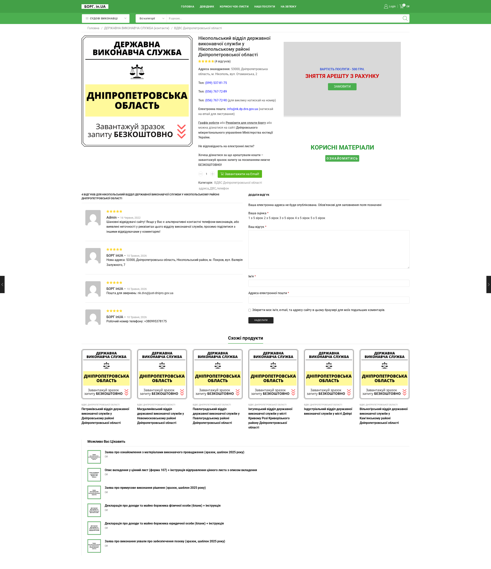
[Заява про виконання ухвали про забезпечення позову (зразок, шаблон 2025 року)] (94, 546)
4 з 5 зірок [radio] (302, 218)
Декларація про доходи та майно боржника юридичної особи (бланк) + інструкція (164, 523)
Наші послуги (264, 6)
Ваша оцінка (258, 213)
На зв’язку (288, 6)
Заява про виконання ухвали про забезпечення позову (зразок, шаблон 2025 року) (165, 541)
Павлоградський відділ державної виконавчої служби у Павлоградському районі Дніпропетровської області (216, 416)
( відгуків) (223, 61)
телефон (223, 188)
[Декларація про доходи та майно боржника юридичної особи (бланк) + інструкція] (94, 528)
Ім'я (252, 276)
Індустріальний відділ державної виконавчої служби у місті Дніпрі (328, 411)
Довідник (207, 6)
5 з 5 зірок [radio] (318, 218)
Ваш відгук (257, 227)
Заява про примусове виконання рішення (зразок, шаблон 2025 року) (155, 488)
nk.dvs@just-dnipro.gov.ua (155, 293)
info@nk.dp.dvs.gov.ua (242, 109)
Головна (187, 6)
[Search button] (405, 18)
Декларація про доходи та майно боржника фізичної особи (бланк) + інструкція (163, 505)
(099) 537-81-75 (216, 83)
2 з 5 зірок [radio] (271, 218)
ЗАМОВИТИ (342, 86)
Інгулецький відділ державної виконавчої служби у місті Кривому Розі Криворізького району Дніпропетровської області (270, 418)
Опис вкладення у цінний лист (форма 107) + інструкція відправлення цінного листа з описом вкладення (181, 470)
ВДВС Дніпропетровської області (198, 28)
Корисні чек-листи (234, 6)
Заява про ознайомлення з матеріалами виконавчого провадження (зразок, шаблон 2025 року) (174, 452)
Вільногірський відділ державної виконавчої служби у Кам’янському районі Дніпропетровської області (384, 416)
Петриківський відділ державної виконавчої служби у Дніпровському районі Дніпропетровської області (105, 416)
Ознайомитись (342, 158)
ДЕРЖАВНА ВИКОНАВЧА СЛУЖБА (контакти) (136, 28)
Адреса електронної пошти (268, 293)
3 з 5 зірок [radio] (286, 218)
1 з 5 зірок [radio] (255, 218)
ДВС (213, 188)
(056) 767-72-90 (216, 100)
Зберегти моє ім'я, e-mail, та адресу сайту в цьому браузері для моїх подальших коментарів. (318, 310)
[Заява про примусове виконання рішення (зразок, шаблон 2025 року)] (94, 492)
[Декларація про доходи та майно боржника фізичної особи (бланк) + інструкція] (94, 510)
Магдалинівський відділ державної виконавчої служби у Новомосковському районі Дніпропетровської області (160, 416)
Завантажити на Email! (242, 174)
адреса (204, 188)
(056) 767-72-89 (216, 91)
